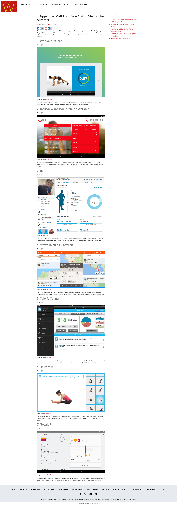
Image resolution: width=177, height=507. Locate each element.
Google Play (48, 99)
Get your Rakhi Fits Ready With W (121, 38)
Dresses (47, 4)
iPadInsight (48, 357)
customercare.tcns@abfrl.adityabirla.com (57, 499)
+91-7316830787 (79, 499)
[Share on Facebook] (38, 28)
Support (14, 489)
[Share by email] (51, 28)
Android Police (49, 475)
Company (23, 489)
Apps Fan (48, 289)
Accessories (62, 4)
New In (21, 4)
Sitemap (125, 489)
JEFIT (46, 235)
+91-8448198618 (96, 499)
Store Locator (137, 489)
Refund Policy (36, 489)
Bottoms (54, 4)
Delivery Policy (92, 489)
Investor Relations (152, 489)
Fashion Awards (77, 489)
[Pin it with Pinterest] (46, 28)
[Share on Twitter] (41, 28)
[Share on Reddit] (43, 28)
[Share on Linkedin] (49, 28)
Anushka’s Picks (30, 4)
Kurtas (42, 4)
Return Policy (63, 489)
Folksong (70, 4)
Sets (37, 4)
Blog (164, 489)
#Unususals (52, 24)
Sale (76, 4)
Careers (116, 489)
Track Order (83, 4)
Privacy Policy (49, 489)
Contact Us (105, 489)
